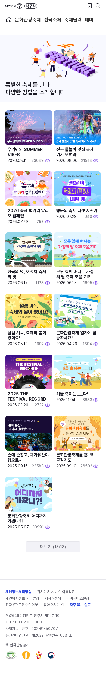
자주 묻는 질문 (80, 605)
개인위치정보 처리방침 (22, 598)
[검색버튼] (98, 5)
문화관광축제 (28, 20)
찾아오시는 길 (53, 605)
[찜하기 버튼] (89, 5)
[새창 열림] (11, 655)
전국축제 (52, 20)
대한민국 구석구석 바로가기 (21, 6)
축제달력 (73, 20)
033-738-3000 (28, 622)
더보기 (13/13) (53, 546)
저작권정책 (53, 598)
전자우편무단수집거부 (21, 605)
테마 (89, 20)
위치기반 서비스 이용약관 (56, 592)
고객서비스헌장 (77, 598)
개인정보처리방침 (18, 592)
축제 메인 (8, 19)
